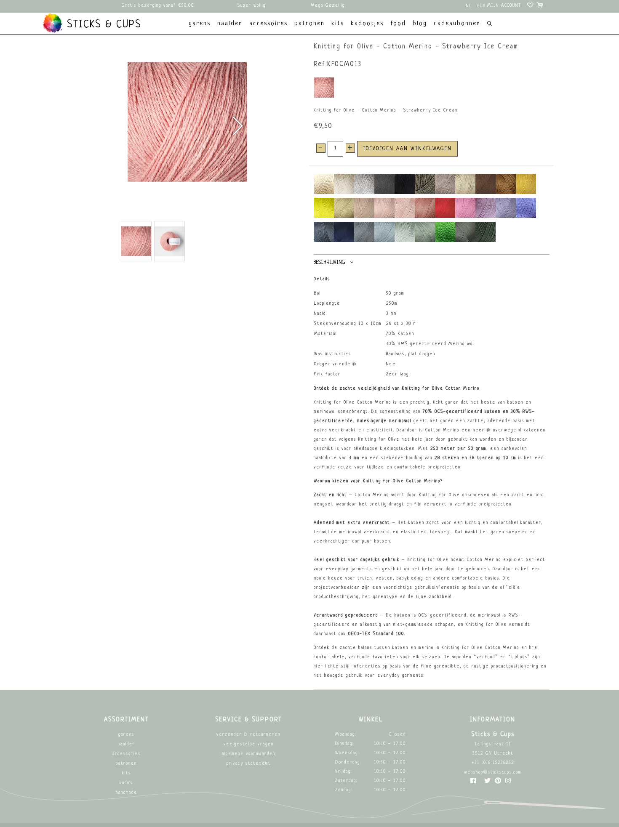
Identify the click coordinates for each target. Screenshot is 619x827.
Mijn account (504, 5)
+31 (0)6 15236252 (493, 763)
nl (469, 6)
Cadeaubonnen (457, 23)
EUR (482, 6)
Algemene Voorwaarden (248, 754)
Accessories (126, 754)
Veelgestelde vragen (249, 744)
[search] (489, 24)
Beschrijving (329, 263)
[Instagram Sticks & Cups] (508, 782)
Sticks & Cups (102, 24)
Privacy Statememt (249, 763)
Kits (126, 773)
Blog (420, 23)
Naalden (126, 744)
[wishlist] (531, 6)
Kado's (126, 783)
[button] (237, 126)
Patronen (126, 763)
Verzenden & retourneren (248, 734)
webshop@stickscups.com (492, 772)
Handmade (126, 792)
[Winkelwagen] (540, 6)
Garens (126, 734)
